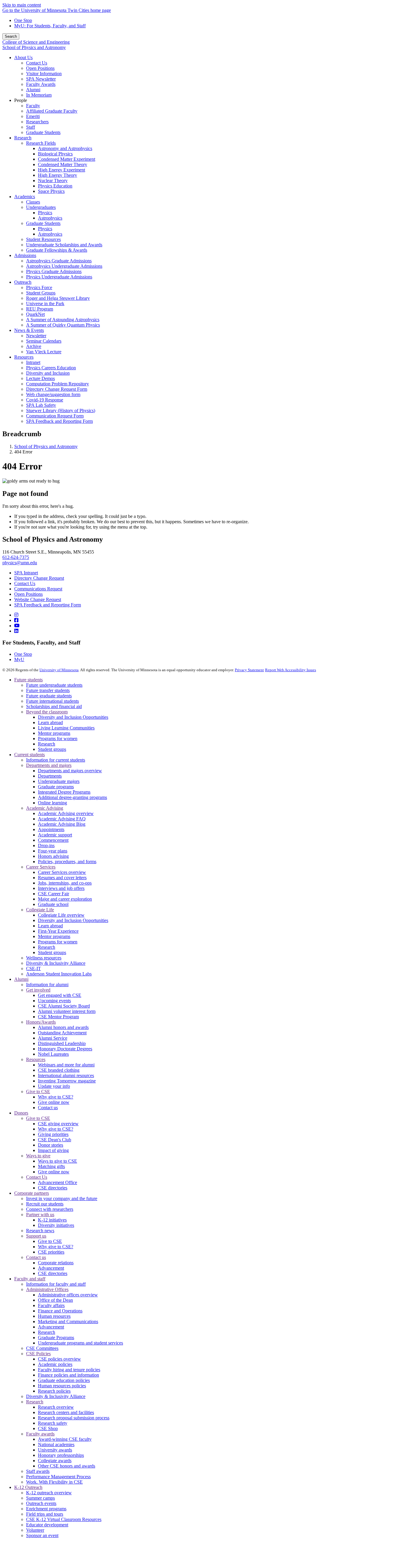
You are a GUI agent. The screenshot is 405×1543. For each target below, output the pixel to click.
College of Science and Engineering (36, 42)
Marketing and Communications (68, 1321)
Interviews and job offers (61, 888)
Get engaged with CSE (59, 995)
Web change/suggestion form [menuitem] (53, 394)
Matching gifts (51, 1166)
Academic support (55, 834)
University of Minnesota (59, 670)
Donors (21, 1112)
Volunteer (35, 1530)
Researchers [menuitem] (37, 121)
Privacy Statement (249, 670)
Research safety (52, 1423)
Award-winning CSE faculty (65, 1439)
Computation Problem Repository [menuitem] (57, 383)
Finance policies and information (68, 1374)
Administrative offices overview (68, 1294)
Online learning (52, 802)
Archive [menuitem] (33, 346)
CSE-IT (33, 968)
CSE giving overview (58, 1123)
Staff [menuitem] (30, 127)
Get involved (38, 989)
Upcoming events (54, 1000)
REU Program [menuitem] (39, 308)
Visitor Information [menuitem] (44, 73)
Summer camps (40, 1498)
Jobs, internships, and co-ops (65, 882)
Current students (29, 754)
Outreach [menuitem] (22, 282)
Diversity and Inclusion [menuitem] (48, 373)
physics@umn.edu (19, 562)
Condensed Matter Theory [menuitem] (62, 164)
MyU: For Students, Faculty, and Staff (50, 25)
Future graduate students (49, 695)
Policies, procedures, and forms (67, 861)
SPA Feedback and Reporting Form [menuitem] (59, 421)
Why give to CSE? (55, 1096)
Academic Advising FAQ (62, 818)
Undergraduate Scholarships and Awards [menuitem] (64, 244)
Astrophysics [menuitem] (50, 217)
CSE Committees (42, 1348)
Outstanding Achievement (62, 1032)
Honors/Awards (41, 1022)
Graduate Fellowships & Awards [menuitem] (56, 250)
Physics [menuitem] (45, 212)
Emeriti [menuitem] (33, 116)
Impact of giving (53, 1150)
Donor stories (50, 1145)
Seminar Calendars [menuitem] (43, 340)
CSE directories (52, 1187)
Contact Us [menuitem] (36, 62)
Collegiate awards (54, 1460)
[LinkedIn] (16, 630)
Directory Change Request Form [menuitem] (56, 389)
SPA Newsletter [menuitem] (41, 78)
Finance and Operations (60, 1310)
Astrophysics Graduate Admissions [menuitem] (59, 260)
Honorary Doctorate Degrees (65, 1048)
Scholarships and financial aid (54, 706)
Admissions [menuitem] (25, 255)
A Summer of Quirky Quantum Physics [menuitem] (63, 324)
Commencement (53, 840)
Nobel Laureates (53, 1054)
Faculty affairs (51, 1305)
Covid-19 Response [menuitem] (44, 399)
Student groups (52, 749)
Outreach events (41, 1503)
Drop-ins (46, 845)
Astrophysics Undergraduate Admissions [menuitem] (64, 266)
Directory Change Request (39, 578)
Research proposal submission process (73, 1417)
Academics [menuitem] (24, 196)
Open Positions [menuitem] (40, 68)
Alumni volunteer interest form (66, 1011)
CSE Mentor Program (58, 1016)
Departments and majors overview (70, 770)
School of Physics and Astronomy (34, 47)
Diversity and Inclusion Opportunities (73, 717)
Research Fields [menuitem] (41, 143)
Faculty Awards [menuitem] (40, 84)
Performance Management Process (58, 1476)
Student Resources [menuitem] (43, 239)
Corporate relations (56, 1262)
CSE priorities (51, 1251)
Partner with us (40, 1214)
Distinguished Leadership (62, 1043)
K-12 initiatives (52, 1219)
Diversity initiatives (56, 1225)
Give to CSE (38, 1091)
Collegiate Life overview (61, 915)
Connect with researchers (49, 1209)
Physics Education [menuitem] (55, 185)
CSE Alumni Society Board (64, 1005)
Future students (28, 679)
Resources (35, 1059)
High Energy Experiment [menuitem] (61, 169)
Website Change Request (37, 599)
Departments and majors (48, 765)
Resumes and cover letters (62, 877)
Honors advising (53, 856)
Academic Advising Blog (61, 824)
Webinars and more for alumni (66, 1064)
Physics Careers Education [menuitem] (51, 367)
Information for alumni (47, 984)
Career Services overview (62, 872)
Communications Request (38, 588)
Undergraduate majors (58, 781)
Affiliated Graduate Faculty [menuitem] (51, 111)
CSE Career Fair (53, 893)
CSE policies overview (59, 1358)
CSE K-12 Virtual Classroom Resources (63, 1519)
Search (11, 36)
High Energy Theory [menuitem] (57, 175)
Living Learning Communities (66, 727)
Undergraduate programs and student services (80, 1342)
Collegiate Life (40, 909)
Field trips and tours (44, 1514)
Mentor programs (54, 733)
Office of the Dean (55, 1300)
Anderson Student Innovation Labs (59, 973)
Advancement (51, 1268)
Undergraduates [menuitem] (41, 207)
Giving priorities (53, 1134)
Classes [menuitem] (33, 201)
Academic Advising (44, 808)
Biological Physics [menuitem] (55, 153)
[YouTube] (17, 625)
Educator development (47, 1524)
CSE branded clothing (58, 1070)
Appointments (51, 829)
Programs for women (57, 738)
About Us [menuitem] (23, 57)
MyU (19, 659)
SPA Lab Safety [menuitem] (41, 405)
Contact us (48, 1107)
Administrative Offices (47, 1289)
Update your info (54, 1086)
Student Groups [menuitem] (40, 292)
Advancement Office (57, 1182)
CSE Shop (48, 1428)
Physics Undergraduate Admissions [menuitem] (59, 276)
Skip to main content (21, 4)
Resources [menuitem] (24, 357)
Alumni (21, 979)
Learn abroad (50, 722)
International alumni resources (66, 1075)
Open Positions (28, 594)
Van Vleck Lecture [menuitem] (43, 351)
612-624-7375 (15, 557)
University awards (55, 1449)
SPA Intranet (26, 572)
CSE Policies (38, 1353)
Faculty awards (40, 1433)
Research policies (54, 1391)
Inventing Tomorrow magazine (67, 1080)
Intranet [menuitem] (33, 362)
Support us (36, 1235)
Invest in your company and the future (61, 1198)
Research (46, 743)
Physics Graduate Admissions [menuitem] (54, 271)
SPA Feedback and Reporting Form (47, 604)
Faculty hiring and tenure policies (69, 1369)
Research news (40, 1230)
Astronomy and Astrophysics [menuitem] (65, 148)
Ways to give (38, 1155)
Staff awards (38, 1471)
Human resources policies (62, 1385)
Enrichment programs (46, 1508)
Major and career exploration (65, 898)
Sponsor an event (42, 1535)
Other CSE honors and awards (66, 1465)
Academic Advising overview (66, 813)
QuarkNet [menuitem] (35, 314)
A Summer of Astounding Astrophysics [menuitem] (62, 319)
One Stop (23, 20)
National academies (56, 1444)
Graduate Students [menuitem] (43, 132)
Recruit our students (44, 1203)
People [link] (20, 100)
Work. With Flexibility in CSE (54, 1481)
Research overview (56, 1407)
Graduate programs (56, 786)
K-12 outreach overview (49, 1492)
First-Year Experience (58, 931)
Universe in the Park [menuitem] (45, 303)
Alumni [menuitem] (33, 89)
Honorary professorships (61, 1455)
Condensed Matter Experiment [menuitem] (66, 159)
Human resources (54, 1316)
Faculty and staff (29, 1278)
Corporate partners (31, 1193)
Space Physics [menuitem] (51, 191)
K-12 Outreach (28, 1487)
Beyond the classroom (47, 711)
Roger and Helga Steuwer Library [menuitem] (58, 298)
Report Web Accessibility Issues (290, 670)
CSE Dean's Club (54, 1139)
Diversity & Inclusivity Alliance (55, 963)
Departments (50, 775)
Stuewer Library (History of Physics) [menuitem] (60, 410)
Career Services (40, 866)
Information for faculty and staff (56, 1284)
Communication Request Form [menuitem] (55, 415)
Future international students (52, 701)
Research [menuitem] (22, 137)
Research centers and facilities (66, 1412)
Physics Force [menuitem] (39, 287)
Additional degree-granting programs (72, 797)
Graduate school (53, 904)
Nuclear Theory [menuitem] (53, 180)
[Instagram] (16, 614)
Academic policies (55, 1364)
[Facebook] (16, 620)
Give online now (53, 1102)
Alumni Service (52, 1038)
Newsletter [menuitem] (36, 335)
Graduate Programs (56, 1337)
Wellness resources (43, 957)
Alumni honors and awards (63, 1027)
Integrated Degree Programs (64, 792)
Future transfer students (48, 690)
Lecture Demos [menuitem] (40, 378)
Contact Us (24, 583)
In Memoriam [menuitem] (39, 94)
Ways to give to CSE (57, 1161)
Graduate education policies (64, 1380)
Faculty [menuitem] (33, 105)
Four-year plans (52, 850)
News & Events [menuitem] (29, 330)
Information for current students (55, 759)
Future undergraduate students (54, 685)
